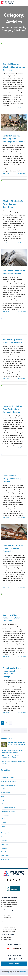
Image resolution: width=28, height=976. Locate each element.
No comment (22, 108)
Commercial (4, 840)
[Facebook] (7, 880)
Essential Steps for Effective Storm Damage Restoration (13, 67)
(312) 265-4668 (15, 959)
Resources (3, 822)
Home (2, 774)
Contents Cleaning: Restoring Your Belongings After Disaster (13, 139)
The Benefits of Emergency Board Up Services (12, 479)
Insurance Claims (5, 792)
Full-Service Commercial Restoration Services (13, 762)
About (2, 796)
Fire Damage (4, 844)
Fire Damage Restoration (7, 777)
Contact (3, 826)
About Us (4, 800)
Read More (5, 108)
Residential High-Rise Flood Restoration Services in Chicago (12, 409)
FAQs (3, 819)
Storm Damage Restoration (8, 785)
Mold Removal (4, 789)
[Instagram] (13, 880)
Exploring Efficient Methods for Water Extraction (11, 618)
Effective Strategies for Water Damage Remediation (13, 204)
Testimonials (5, 815)
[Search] (25, 730)
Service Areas (5, 804)
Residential (4, 852)
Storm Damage (5, 855)
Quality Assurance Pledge (9, 807)
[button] (26, 3)
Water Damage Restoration (8, 781)
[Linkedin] (19, 880)
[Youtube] (16, 880)
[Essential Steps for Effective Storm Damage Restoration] (4, 744)
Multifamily (4, 848)
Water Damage (5, 859)
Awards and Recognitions (8, 811)
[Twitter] (10, 880)
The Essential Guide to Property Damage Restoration (12, 548)
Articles (3, 837)
